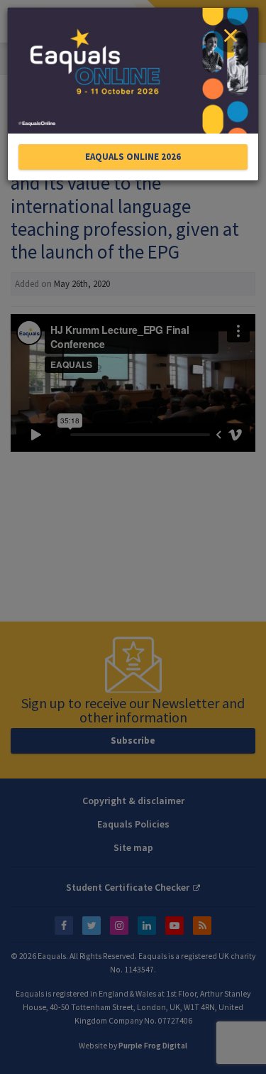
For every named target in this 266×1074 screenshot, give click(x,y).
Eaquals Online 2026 (133, 157)
